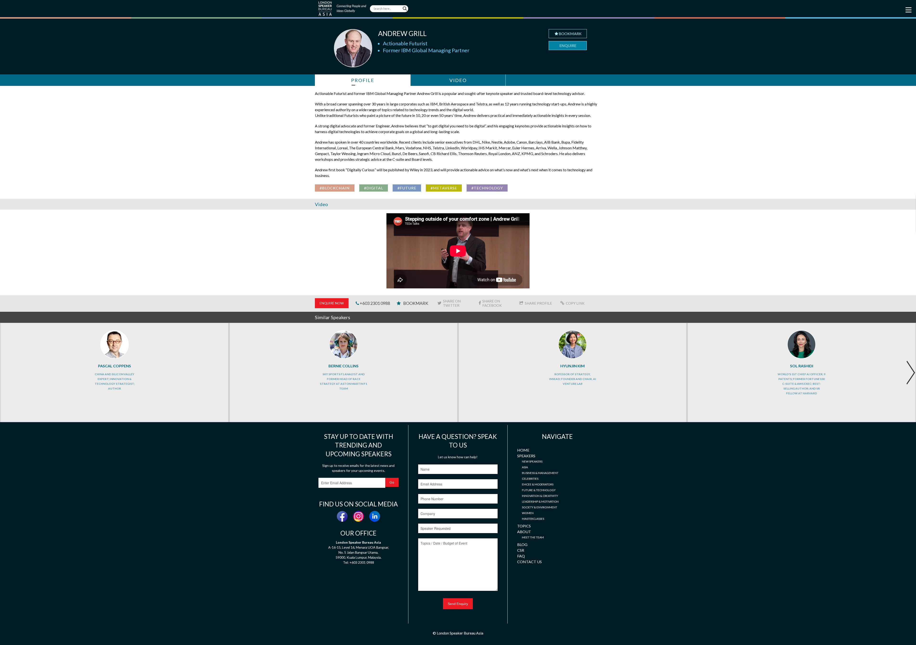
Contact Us (529, 561)
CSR (520, 550)
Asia (525, 467)
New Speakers (532, 461)
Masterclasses (533, 518)
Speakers (526, 455)
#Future (406, 188)
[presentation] (910, 372)
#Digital (373, 188)
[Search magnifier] (404, 8)
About (524, 531)
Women (528, 513)
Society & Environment (539, 507)
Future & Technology (539, 490)
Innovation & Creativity (540, 496)
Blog (522, 544)
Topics (524, 526)
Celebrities (530, 478)
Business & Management (540, 473)
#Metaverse (444, 188)
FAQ (521, 556)
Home (523, 450)
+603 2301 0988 (374, 303)
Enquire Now (332, 303)
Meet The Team (533, 537)
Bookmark (570, 33)
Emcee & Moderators (537, 484)
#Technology (487, 188)
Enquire (567, 45)
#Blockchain (335, 188)
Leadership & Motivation (540, 501)
